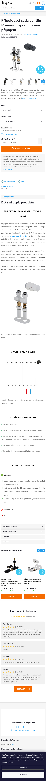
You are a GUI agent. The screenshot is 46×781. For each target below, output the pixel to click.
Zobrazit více (23, 689)
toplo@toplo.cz (8, 169)
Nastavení (23, 767)
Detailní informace (28, 98)
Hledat (40, 8)
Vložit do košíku (23, 149)
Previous (39, 550)
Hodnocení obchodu (23, 611)
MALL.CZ (15, 745)
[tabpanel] (11, 578)
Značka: (7, 186)
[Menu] (43, 3)
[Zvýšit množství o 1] (40, 139)
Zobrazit (11, 597)
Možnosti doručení (11, 134)
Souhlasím (23, 775)
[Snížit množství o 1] (40, 142)
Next (43, 550)
